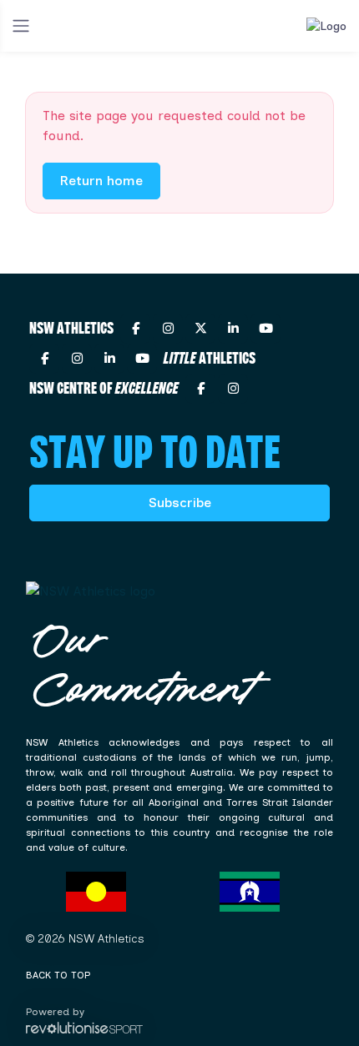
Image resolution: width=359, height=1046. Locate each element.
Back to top (58, 975)
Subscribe (180, 502)
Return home (101, 181)
